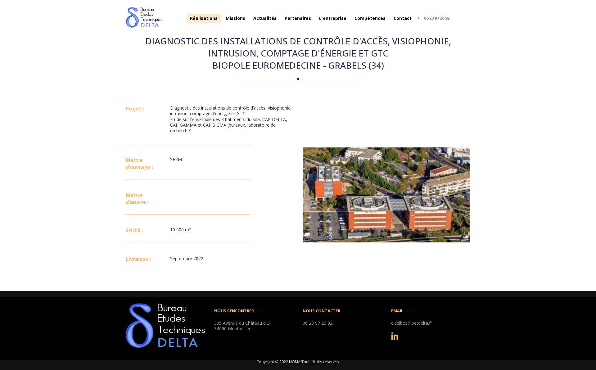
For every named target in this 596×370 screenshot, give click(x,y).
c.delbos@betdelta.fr (411, 323)
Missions (235, 18)
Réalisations (204, 18)
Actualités (265, 18)
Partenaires (298, 18)
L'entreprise (332, 18)
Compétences (370, 18)
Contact (403, 18)
